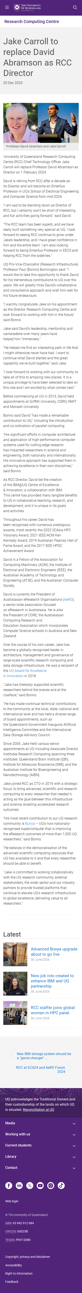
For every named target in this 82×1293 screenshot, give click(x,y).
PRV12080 (23, 1240)
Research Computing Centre (31, 21)
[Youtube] (40, 1186)
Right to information (19, 1273)
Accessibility (13, 1265)
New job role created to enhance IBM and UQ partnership (52, 981)
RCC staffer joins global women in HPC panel (53, 1010)
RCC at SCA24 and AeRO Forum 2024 (40, 1069)
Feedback (11, 1281)
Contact (11, 1168)
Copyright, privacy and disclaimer (27, 1256)
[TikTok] (61, 1186)
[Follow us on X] (29, 1186)
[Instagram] (50, 1186)
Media (10, 1123)
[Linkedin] (19, 1186)
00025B (22, 1231)
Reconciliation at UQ (38, 1110)
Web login (11, 1201)
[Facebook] (8, 1186)
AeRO (68, 599)
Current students (18, 1145)
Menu (7, 8)
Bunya (30, 823)
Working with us (17, 1134)
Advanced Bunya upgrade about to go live (54, 952)
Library (10, 1156)
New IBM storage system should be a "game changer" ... (44, 1056)
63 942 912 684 (23, 1223)
